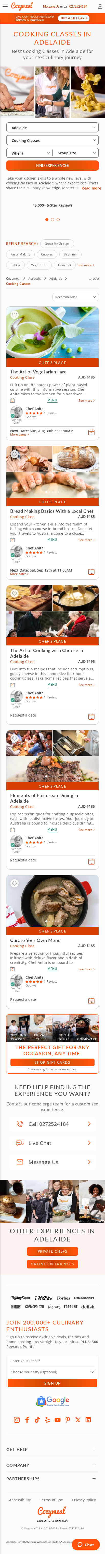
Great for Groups (57, 243)
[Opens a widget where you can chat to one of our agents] (86, 1545)
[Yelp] (47, 1420)
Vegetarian (39, 265)
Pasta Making (20, 254)
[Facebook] (27, 1420)
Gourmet (64, 265)
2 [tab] (52, 219)
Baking (15, 265)
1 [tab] (46, 219)
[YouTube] (58, 1420)
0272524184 (78, 6)
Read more (91, 188)
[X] (78, 1420)
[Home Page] (22, 6)
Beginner (70, 254)
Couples (47, 254)
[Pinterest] (68, 1420)
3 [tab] (58, 219)
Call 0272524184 (49, 1123)
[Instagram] (17, 1420)
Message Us (51, 6)
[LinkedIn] (88, 1420)
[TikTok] (37, 1420)
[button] (5, 6)
